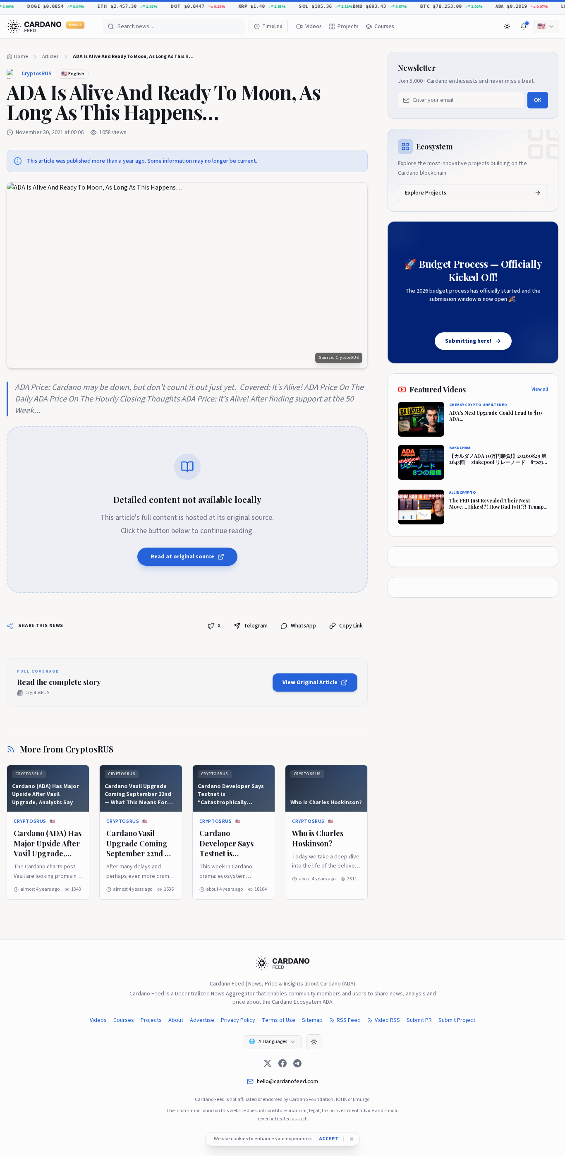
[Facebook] (282, 1063)
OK (537, 100)
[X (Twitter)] (267, 1063)
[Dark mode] (313, 1041)
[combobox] (546, 26)
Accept (329, 1139)
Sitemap (312, 1020)
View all (539, 389)
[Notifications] (523, 26)
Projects (151, 1020)
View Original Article (310, 682)
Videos (98, 1020)
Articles (50, 56)
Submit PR (419, 1020)
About (175, 1020)
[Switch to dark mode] (507, 26)
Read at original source (182, 557)
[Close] (351, 1139)
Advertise (202, 1020)
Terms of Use (278, 1020)
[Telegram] (297, 1063)
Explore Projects (425, 193)
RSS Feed (349, 1020)
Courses (123, 1020)
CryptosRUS (37, 74)
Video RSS (387, 1020)
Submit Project (456, 1020)
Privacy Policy (238, 1020)
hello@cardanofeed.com (287, 1081)
